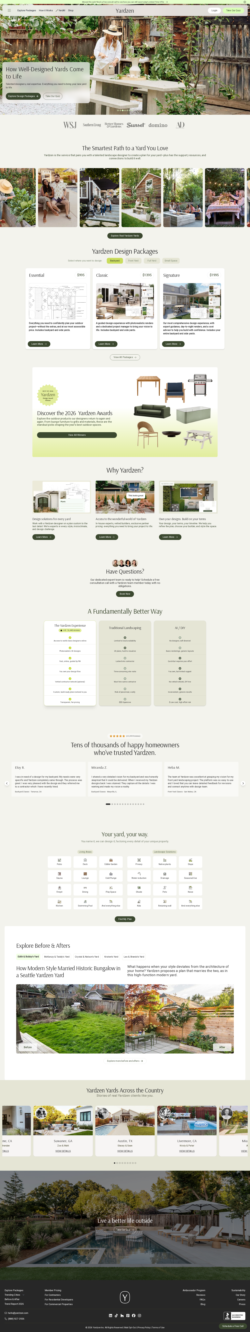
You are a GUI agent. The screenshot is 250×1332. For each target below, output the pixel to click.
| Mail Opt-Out (130, 1328)
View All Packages (123, 357)
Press (242, 1304)
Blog (203, 1304)
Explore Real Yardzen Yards (125, 235)
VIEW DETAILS (125, 1151)
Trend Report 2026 (14, 1304)
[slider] (125, 1019)
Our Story (240, 1295)
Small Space (171, 260)
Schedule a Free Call (232, 1326)
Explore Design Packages (21, 96)
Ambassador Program (194, 1290)
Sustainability (238, 1290)
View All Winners (77, 435)
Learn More (37, 344)
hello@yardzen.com (18, 1313)
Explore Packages (14, 1290)
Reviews (200, 1295)
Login (214, 10)
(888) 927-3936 (16, 1318)
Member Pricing (53, 1290)
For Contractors (53, 1295)
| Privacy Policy (143, 1328)
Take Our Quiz (233, 10)
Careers (241, 1299)
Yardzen (125, 10)
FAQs (202, 1299)
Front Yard (133, 260)
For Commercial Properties (59, 1304)
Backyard (115, 260)
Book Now (125, 593)
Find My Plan (125, 919)
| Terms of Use (157, 1328)
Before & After (12, 1299)
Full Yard (151, 260)
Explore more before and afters (123, 1061)
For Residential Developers (59, 1299)
